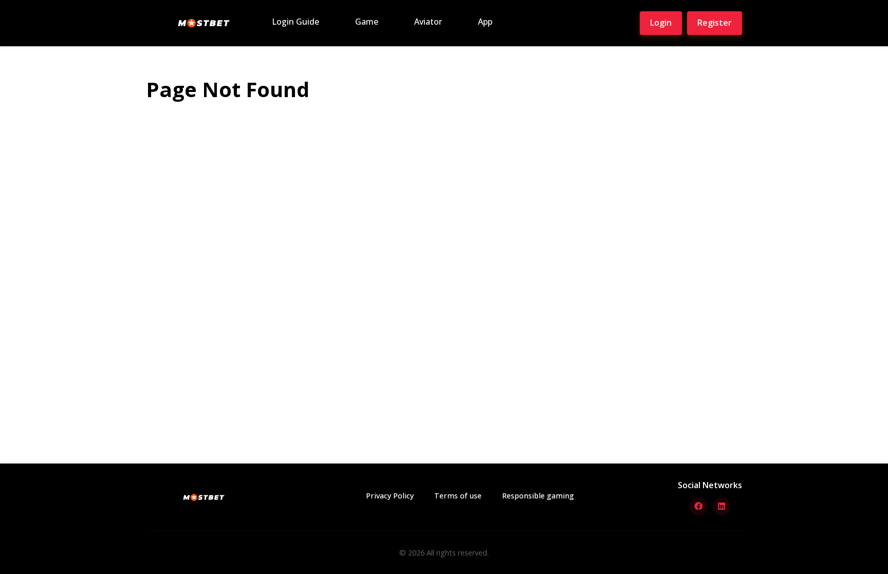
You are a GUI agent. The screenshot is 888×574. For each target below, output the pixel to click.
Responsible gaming (538, 496)
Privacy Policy (390, 496)
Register (714, 22)
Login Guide (295, 21)
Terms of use (458, 496)
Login (661, 22)
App (485, 21)
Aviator (428, 21)
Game (366, 21)
